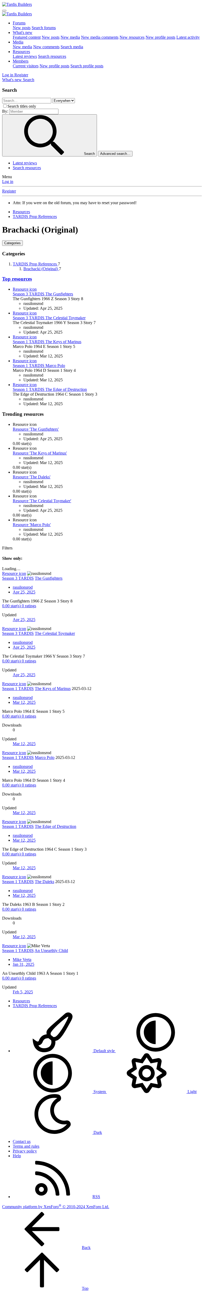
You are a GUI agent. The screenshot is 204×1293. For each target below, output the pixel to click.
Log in (7, 181)
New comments (46, 47)
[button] (156, 1051)
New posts (22, 27)
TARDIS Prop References (35, 264)
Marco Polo (39, 365)
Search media (72, 47)
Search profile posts (86, 66)
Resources (21, 51)
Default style (104, 1051)
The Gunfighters (43, 294)
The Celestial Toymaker (49, 318)
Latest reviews (25, 56)
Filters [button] (7, 548)
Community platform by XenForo (55, 1206)
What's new (22, 32)
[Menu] (4, 10)
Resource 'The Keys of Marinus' (40, 453)
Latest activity (188, 37)
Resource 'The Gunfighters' (36, 429)
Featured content (27, 37)
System (99, 1091)
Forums (19, 23)
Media (18, 42)
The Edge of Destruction (50, 389)
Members (20, 61)
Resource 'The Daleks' (31, 477)
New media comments (99, 37)
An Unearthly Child (51, 950)
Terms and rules (26, 1146)
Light (191, 1091)
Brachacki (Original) (41, 269)
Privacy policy (25, 1151)
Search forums (44, 27)
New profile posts (160, 37)
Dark (97, 1132)
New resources (132, 37)
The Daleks (44, 881)
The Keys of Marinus (47, 341)
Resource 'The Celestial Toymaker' (42, 501)
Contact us (22, 1141)
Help (17, 1156)
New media (70, 37)
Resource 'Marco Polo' (32, 524)
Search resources (52, 56)
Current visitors (26, 66)
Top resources (17, 279)
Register (9, 191)
